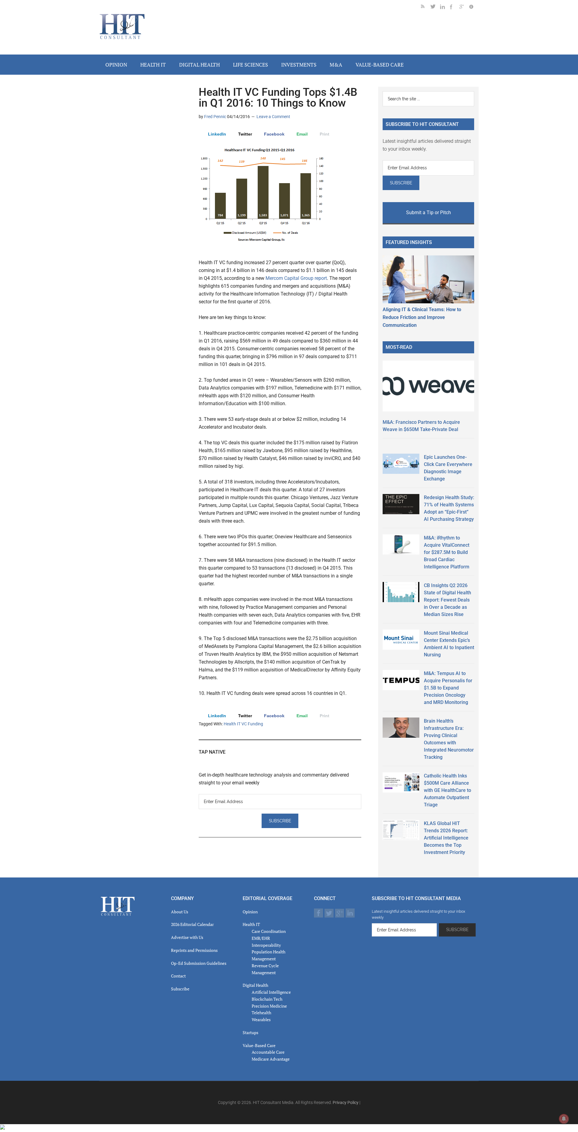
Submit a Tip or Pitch (428, 212)
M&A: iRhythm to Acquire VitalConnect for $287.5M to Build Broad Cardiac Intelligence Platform (446, 552)
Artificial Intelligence (271, 992)
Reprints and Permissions (194, 950)
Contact (178, 976)
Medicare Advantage (271, 1059)
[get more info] (474, 8)
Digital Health (255, 985)
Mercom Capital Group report (296, 278)
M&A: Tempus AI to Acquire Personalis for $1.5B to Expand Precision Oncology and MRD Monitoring (448, 688)
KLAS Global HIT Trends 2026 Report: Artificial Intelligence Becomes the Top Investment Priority (446, 838)
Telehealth (261, 1012)
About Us (179, 912)
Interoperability (266, 945)
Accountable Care (268, 1052)
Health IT (251, 924)
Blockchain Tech (267, 999)
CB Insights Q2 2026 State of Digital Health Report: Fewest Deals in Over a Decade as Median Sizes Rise (447, 600)
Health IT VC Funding (243, 723)
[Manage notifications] (564, 1119)
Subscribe (180, 989)
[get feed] (425, 8)
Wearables (261, 1019)
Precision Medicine (269, 1006)
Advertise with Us (187, 937)
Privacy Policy (346, 1102)
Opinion (250, 912)
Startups (250, 1032)
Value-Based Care (259, 1045)
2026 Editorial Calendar (192, 924)
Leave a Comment (273, 116)
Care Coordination (269, 931)
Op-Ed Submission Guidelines (198, 963)
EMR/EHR (261, 938)
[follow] (435, 8)
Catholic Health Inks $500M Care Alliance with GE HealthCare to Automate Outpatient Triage (447, 790)
